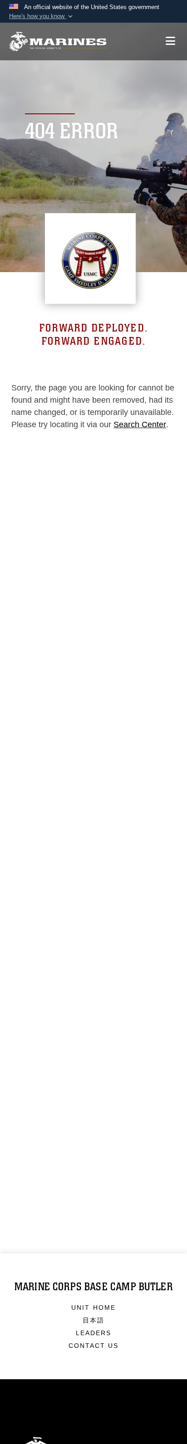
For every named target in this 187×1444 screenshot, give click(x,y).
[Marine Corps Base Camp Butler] (58, 41)
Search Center (139, 424)
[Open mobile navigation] (170, 41)
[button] (41, 16)
